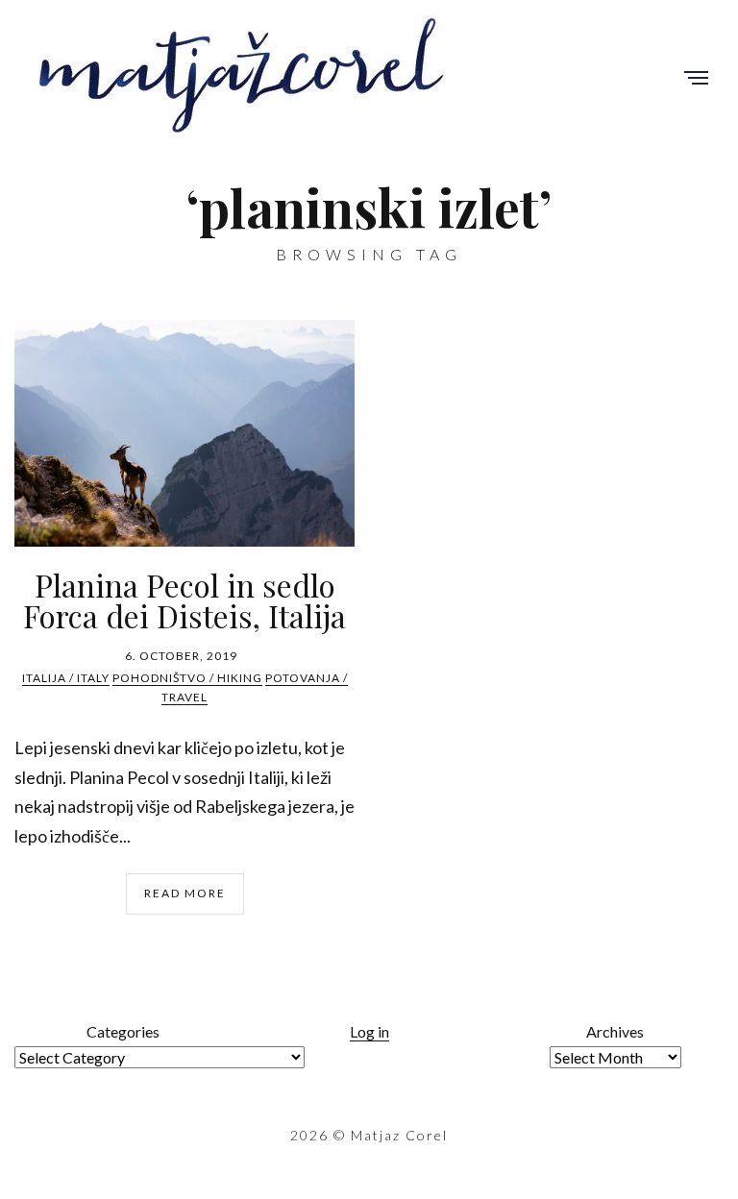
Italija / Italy (66, 678)
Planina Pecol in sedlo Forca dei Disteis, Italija (184, 600)
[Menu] (696, 79)
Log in (369, 1031)
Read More (185, 893)
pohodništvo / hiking (187, 678)
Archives (615, 1031)
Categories (123, 1031)
